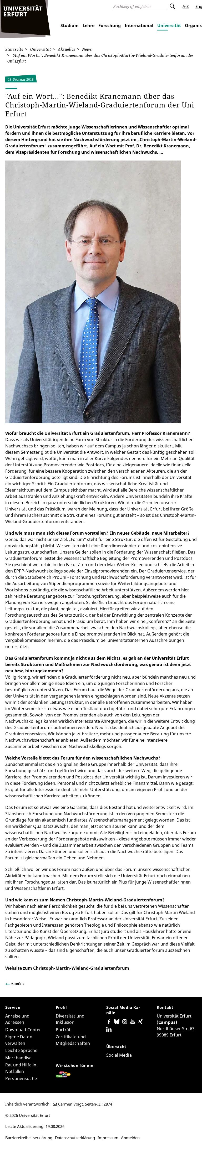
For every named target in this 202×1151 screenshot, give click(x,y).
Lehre (88, 25)
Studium (69, 25)
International (139, 25)
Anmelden (130, 1137)
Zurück (18, 984)
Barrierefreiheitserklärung (28, 1137)
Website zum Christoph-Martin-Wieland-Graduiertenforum (67, 968)
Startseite (14, 49)
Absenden (172, 6)
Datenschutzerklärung (75, 1137)
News (86, 49)
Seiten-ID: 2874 (98, 1104)
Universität (169, 25)
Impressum (108, 1137)
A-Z (186, 6)
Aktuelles (66, 49)
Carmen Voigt (70, 1104)
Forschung (109, 25)
